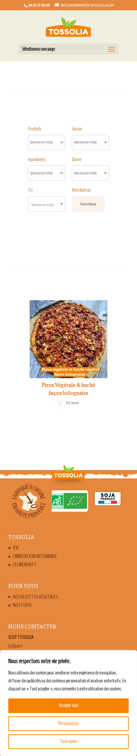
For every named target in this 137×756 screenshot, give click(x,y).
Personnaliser (68, 723)
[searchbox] (46, 142)
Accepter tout (68, 705)
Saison (77, 128)
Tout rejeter (68, 741)
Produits (34, 128)
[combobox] (46, 142)
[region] (68, 703)
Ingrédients (37, 159)
